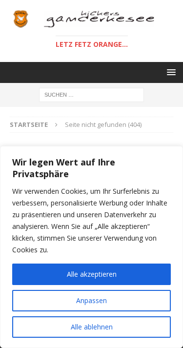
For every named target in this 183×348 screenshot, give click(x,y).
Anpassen (91, 300)
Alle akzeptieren (92, 274)
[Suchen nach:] (91, 94)
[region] (91, 247)
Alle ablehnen (92, 326)
